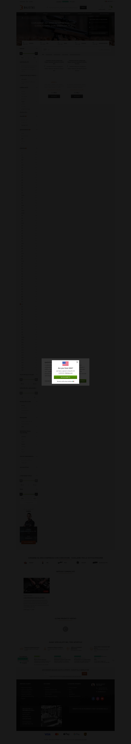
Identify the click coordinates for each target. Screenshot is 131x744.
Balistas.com (69, 373)
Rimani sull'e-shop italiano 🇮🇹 (65, 381)
